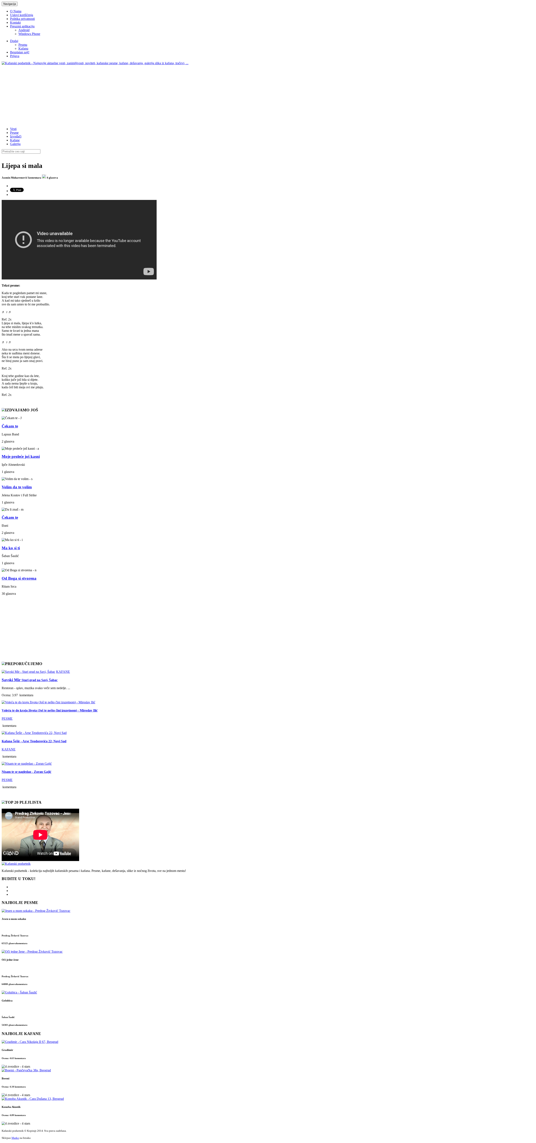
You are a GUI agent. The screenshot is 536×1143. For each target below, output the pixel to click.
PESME (7, 718)
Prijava (14, 56)
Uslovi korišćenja (21, 15)
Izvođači (15, 136)
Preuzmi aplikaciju (22, 26)
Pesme (14, 132)
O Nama (15, 11)
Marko (15, 1137)
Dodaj (14, 41)
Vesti (13, 129)
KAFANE (63, 671)
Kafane (15, 140)
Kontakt (15, 22)
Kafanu (23, 48)
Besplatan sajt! (19, 52)
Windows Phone (29, 34)
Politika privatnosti (22, 19)
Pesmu (22, 44)
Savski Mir (30, 680)
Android (24, 30)
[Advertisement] (127, 94)
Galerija (15, 144)
